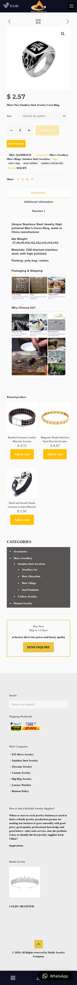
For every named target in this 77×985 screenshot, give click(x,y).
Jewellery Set (29, 569)
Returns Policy (20, 791)
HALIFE (22, 168)
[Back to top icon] (38, 944)
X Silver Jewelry (27, 596)
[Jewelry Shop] (13, 978)
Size (9, 115)
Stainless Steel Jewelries (36, 159)
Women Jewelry (23, 603)
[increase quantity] (28, 130)
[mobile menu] (71, 6)
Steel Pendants (30, 589)
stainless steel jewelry (52, 163)
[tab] (38, 192)
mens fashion (30, 163)
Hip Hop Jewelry (22, 778)
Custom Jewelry (21, 772)
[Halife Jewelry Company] (38, 6)
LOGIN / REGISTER (21, 906)
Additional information (38, 201)
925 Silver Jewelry (23, 754)
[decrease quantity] (11, 130)
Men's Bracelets (31, 576)
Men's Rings (14, 159)
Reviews (38, 211)
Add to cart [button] (22, 454)
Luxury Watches (21, 785)
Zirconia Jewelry (22, 766)
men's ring (14, 163)
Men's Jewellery (58, 154)
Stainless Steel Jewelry (25, 760)
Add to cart (47, 130)
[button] (63, 34)
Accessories (20, 551)
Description (38, 192)
